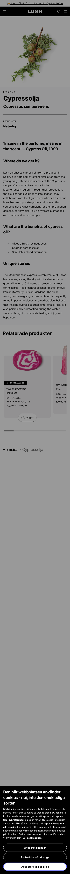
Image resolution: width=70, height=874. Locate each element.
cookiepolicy (34, 837)
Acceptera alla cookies (35, 866)
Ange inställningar (35, 847)
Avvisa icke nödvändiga (35, 857)
